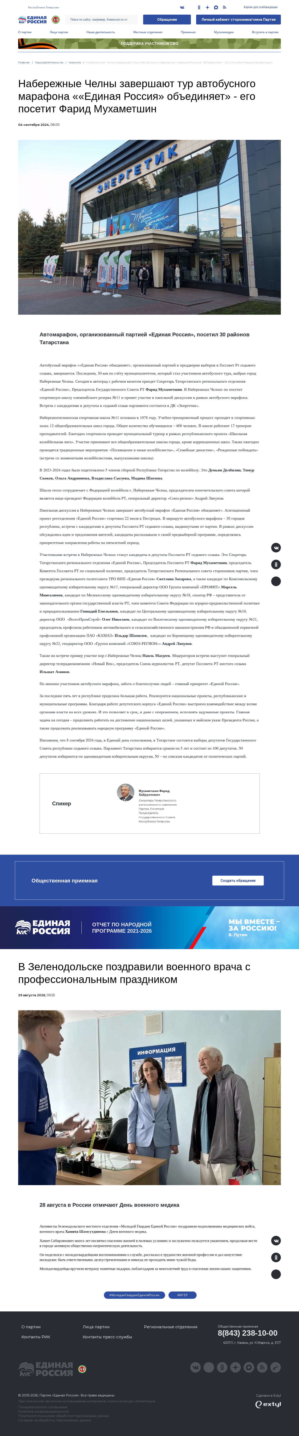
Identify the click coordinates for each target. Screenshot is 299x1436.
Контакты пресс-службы (107, 1337)
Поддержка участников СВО (149, 43)
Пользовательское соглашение (42, 1407)
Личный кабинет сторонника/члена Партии (238, 19)
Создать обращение (238, 881)
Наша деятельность (100, 32)
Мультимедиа (224, 32)
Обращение (167, 19)
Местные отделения (147, 32)
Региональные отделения (170, 1327)
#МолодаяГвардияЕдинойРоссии (134, 1295)
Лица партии (59, 32)
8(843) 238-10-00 (247, 1332)
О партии (25, 32)
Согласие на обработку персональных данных (54, 1420)
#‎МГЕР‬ (182, 1295)
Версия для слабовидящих (260, 7)
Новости (75, 62)
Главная (24, 62)
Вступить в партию (265, 32)
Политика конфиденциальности (43, 1411)
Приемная (188, 32)
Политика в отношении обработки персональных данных (63, 1416)
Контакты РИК (35, 1337)
